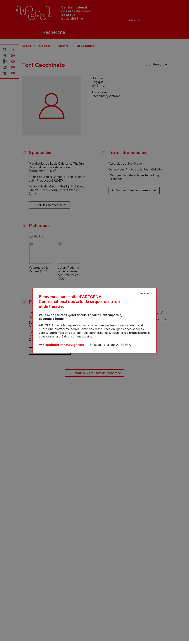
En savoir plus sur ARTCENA (110, 345)
